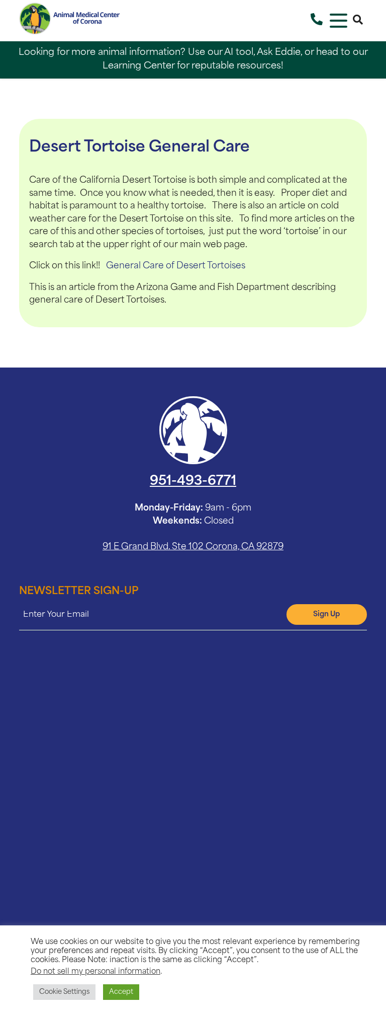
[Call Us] (317, 21)
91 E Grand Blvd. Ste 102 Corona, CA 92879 (193, 547)
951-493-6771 (193, 481)
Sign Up (326, 614)
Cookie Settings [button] (64, 992)
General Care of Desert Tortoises (175, 266)
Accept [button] (121, 992)
